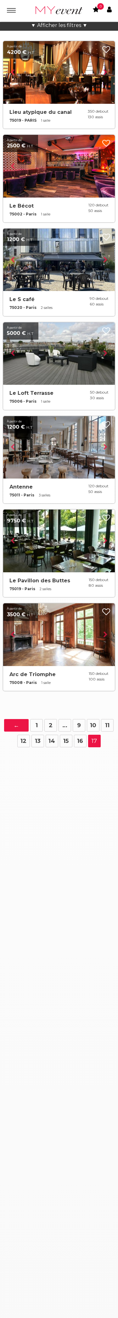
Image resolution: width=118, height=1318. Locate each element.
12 (23, 741)
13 (38, 741)
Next (105, 72)
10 (93, 725)
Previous (12, 72)
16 (80, 741)
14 (51, 741)
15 (66, 741)
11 (107, 725)
